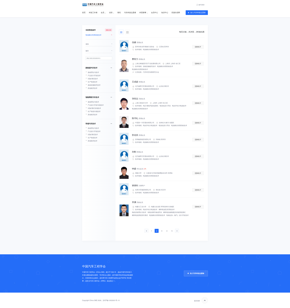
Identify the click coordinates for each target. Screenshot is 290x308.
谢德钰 (138, 185)
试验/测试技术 (93, 78)
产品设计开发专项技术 (96, 105)
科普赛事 (142, 13)
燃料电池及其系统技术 (167, 209)
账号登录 (201, 5)
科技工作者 (93, 13)
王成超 (138, 82)
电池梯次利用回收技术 (151, 49)
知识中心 (164, 13)
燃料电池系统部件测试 (140, 215)
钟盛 (137, 169)
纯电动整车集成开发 (155, 212)
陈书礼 (138, 118)
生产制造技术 (92, 82)
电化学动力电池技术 (179, 106)
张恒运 (138, 98)
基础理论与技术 (93, 72)
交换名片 (198, 47)
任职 (110, 13)
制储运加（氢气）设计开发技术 (177, 215)
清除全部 (108, 30)
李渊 (137, 202)
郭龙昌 (138, 135)
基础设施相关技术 (149, 66)
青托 (119, 13)
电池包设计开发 (165, 106)
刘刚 (137, 152)
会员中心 (154, 13)
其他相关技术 (92, 88)
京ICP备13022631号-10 (111, 300)
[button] (99, 44)
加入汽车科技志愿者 (198, 12)
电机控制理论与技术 (139, 212)
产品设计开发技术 (94, 75)
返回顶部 (197, 301)
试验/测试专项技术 (94, 108)
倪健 (137, 42)
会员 (102, 13)
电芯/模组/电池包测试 (150, 106)
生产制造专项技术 (94, 111)
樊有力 (138, 59)
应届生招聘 (176, 13)
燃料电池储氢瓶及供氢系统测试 (174, 212)
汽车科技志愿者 (130, 13)
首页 (84, 13)
